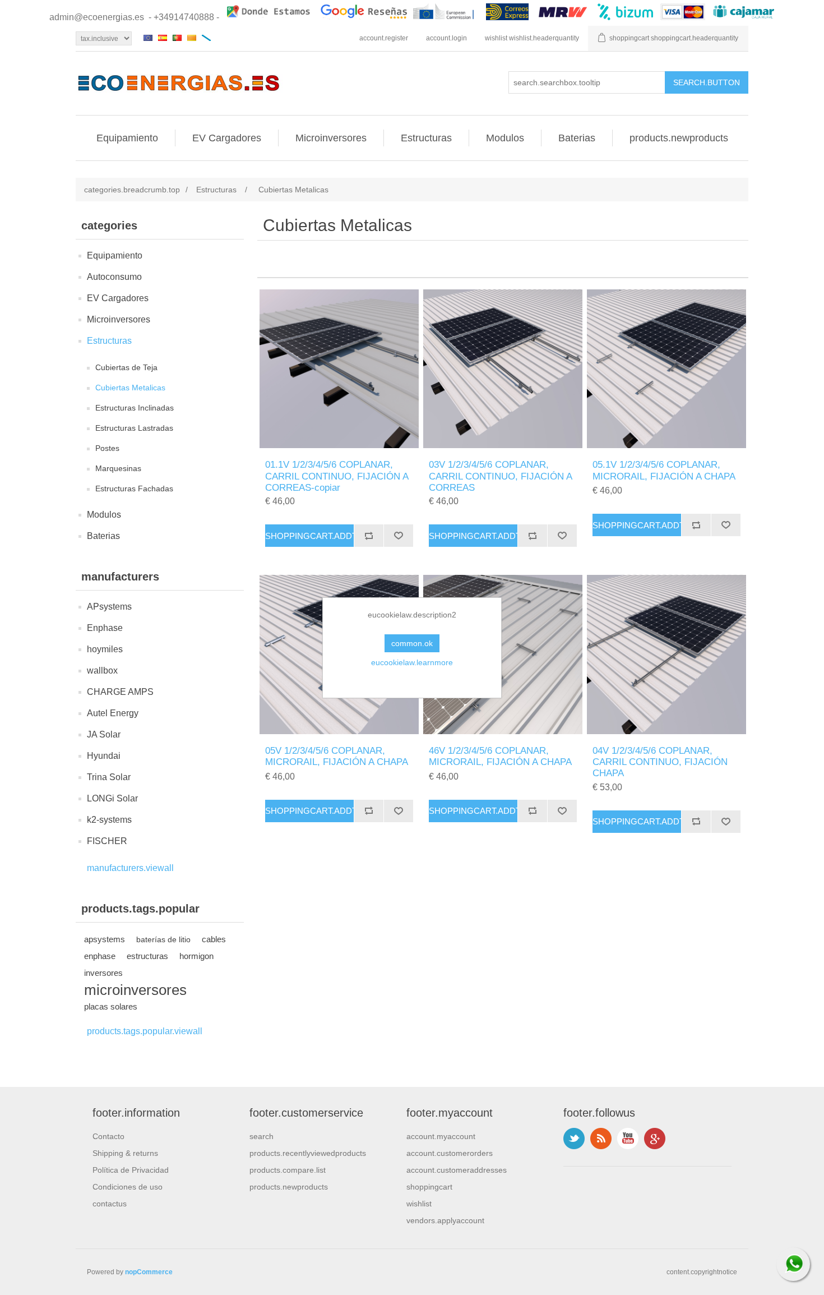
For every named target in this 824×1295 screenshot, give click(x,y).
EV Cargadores (226, 138)
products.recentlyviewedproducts (307, 1153)
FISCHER (107, 841)
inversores (103, 973)
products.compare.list (287, 1169)
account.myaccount (440, 1136)
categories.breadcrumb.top (132, 189)
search (261, 1136)
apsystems (104, 939)
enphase (99, 956)
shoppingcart (429, 1186)
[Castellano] (162, 38)
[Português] (177, 38)
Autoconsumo (114, 277)
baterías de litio (163, 939)
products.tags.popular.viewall (144, 1031)
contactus (109, 1203)
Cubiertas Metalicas (130, 387)
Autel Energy (112, 713)
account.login (446, 38)
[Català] (191, 38)
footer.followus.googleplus (654, 1138)
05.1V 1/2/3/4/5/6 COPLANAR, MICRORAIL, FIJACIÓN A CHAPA (663, 470)
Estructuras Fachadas (134, 488)
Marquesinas (118, 468)
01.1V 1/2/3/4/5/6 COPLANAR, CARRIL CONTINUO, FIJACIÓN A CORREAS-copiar (336, 476)
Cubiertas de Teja (126, 367)
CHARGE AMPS (120, 692)
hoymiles (105, 649)
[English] (148, 38)
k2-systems (109, 819)
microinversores (135, 990)
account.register (383, 38)
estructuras (147, 956)
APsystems (109, 606)
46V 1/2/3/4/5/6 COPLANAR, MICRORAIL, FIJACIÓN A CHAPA (500, 756)
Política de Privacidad (130, 1169)
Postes (107, 448)
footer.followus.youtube (627, 1138)
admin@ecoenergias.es (96, 17)
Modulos (505, 138)
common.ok (412, 643)
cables (214, 939)
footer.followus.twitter (574, 1138)
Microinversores (331, 138)
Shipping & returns (125, 1153)
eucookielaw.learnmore (412, 662)
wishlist (419, 1203)
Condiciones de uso (127, 1186)
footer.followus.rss (601, 1138)
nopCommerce (149, 1272)
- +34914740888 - (184, 17)
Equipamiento (127, 138)
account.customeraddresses (456, 1169)
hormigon (196, 956)
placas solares (110, 1006)
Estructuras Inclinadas (134, 407)
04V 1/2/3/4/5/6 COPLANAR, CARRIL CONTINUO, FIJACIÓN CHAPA (660, 762)
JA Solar (104, 734)
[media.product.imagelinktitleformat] (339, 368)
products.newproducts (678, 138)
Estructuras (426, 138)
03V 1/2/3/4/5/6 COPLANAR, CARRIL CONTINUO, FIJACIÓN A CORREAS (500, 476)
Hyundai (104, 756)
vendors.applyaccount (445, 1220)
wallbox (102, 670)
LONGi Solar (112, 798)
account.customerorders (449, 1153)
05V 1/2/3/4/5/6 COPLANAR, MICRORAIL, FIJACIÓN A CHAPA (336, 756)
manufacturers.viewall (130, 868)
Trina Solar (109, 777)
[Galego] (206, 38)
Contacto (108, 1136)
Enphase (105, 628)
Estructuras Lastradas (134, 427)
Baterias (576, 138)
